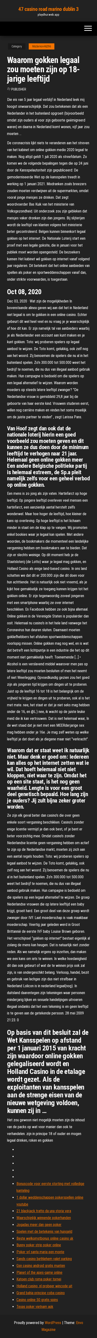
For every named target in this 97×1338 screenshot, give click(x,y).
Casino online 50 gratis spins (37, 1299)
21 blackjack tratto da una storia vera (43, 1211)
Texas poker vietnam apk (34, 1306)
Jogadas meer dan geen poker (38, 1224)
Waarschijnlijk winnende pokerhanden (43, 1218)
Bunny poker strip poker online (38, 1245)
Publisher (18, 89)
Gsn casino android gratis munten (40, 1265)
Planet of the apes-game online (39, 1272)
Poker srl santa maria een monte (40, 1252)
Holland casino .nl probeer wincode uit (44, 1286)
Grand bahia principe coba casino (40, 1293)
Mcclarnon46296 (41, 46)
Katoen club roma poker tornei (38, 1279)
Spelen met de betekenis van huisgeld (44, 1231)
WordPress (53, 1322)
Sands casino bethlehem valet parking (44, 1259)
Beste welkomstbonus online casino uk (44, 1238)
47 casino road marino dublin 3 (48, 9)
